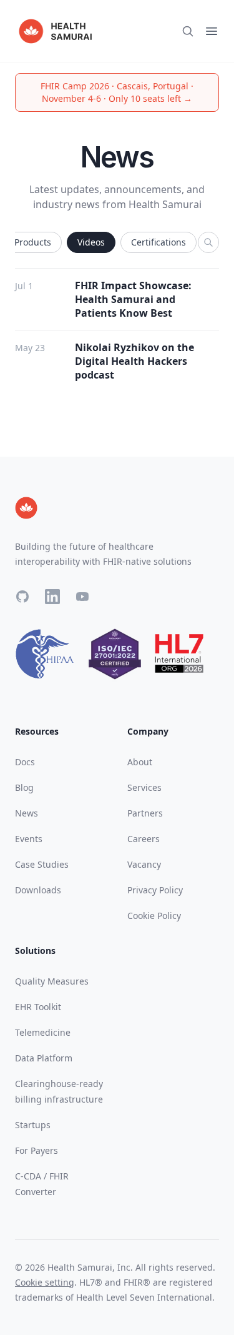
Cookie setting (44, 1282)
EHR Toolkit (38, 1007)
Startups (33, 1125)
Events (28, 839)
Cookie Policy (154, 915)
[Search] (208, 242)
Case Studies (42, 864)
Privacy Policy (155, 890)
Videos (91, 242)
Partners (145, 813)
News (26, 813)
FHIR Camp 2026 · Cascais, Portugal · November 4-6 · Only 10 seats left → (117, 92)
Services (144, 787)
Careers (143, 839)
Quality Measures (52, 981)
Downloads (38, 890)
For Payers (36, 1150)
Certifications (158, 242)
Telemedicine (43, 1032)
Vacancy (144, 864)
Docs (25, 762)
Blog (24, 787)
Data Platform (43, 1058)
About (139, 762)
